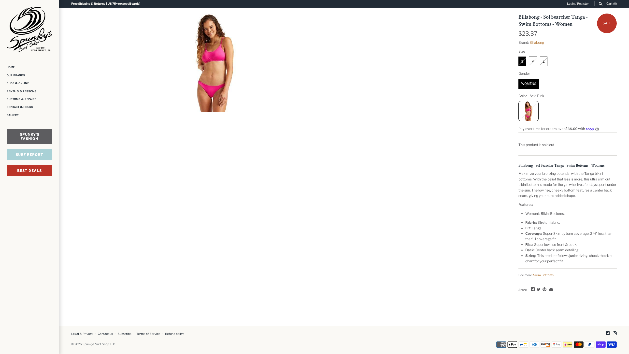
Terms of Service (148, 334)
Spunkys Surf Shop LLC (99, 344)
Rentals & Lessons (21, 91)
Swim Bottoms (543, 275)
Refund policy (174, 334)
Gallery (13, 115)
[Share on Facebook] (533, 289)
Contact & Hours (20, 107)
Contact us (105, 334)
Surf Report (29, 154)
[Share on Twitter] (539, 289)
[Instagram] (615, 333)
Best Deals (29, 170)
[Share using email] (550, 289)
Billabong (536, 42)
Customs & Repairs (22, 99)
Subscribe (124, 334)
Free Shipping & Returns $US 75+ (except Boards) (105, 3)
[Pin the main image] (544, 289)
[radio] (522, 61)
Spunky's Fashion (29, 136)
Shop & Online (18, 83)
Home (11, 67)
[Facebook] (608, 333)
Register (583, 3)
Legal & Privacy (82, 334)
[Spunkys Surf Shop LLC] (29, 29)
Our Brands (16, 75)
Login (571, 3)
